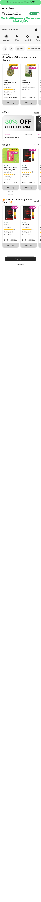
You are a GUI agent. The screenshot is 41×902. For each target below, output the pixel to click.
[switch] (40, 13)
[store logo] (10, 8)
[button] (2, 8)
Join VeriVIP (30, 2)
